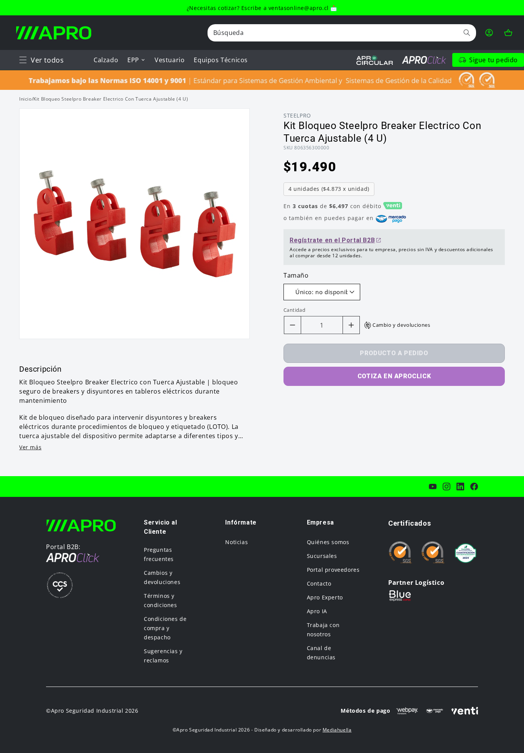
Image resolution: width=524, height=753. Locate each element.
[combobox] (342, 32)
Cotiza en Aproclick (394, 376)
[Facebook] (474, 486)
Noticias (236, 542)
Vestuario (170, 60)
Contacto (319, 583)
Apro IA (317, 611)
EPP (133, 60)
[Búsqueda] (466, 32)
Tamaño (296, 275)
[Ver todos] (23, 60)
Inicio (25, 99)
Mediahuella (337, 730)
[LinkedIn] (460, 486)
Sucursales (322, 555)
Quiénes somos (328, 542)
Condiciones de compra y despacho (165, 628)
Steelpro (297, 115)
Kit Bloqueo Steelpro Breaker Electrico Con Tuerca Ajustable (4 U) (110, 99)
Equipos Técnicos (221, 60)
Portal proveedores (333, 569)
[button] (23, 60)
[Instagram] (446, 486)
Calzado (106, 60)
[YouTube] (433, 486)
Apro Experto (325, 597)
